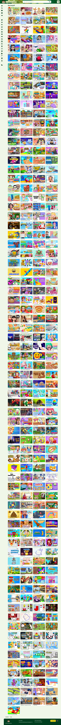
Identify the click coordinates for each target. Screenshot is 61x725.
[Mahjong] (2, 46)
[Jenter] (2, 41)
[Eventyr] (2, 32)
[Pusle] (2, 53)
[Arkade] (2, 22)
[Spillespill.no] (9, 2)
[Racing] (2, 56)
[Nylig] (2, 8)
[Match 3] (2, 48)
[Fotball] (2, 39)
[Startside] (2, 6)
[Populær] (2, 15)
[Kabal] (2, 44)
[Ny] (2, 13)
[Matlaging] (2, 51)
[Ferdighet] (2, 34)
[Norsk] (58, 721)
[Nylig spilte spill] (58, 1)
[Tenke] (2, 60)
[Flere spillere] (2, 36)
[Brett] (2, 27)
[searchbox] (37, 2)
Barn (11, 716)
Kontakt (53, 720)
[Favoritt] (2, 10)
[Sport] (2, 58)
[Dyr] (2, 29)
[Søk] (49, 2)
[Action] (2, 20)
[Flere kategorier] (2, 65)
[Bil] (2, 24)
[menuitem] (2, 6)
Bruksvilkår (21, 720)
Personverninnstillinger (38, 721)
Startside (7, 716)
